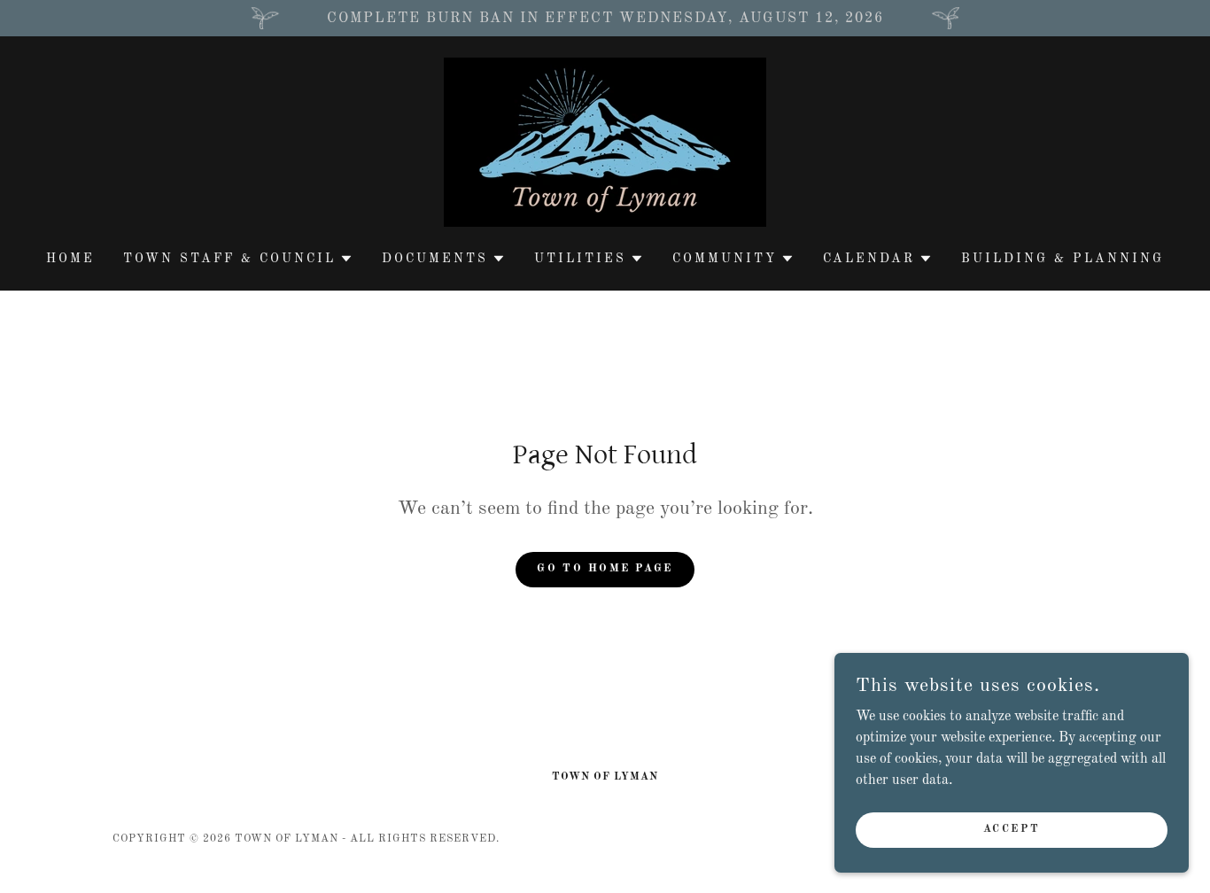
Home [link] (70, 258)
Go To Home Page (605, 568)
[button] (238, 258)
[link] (605, 142)
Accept (1011, 829)
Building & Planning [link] (1062, 258)
